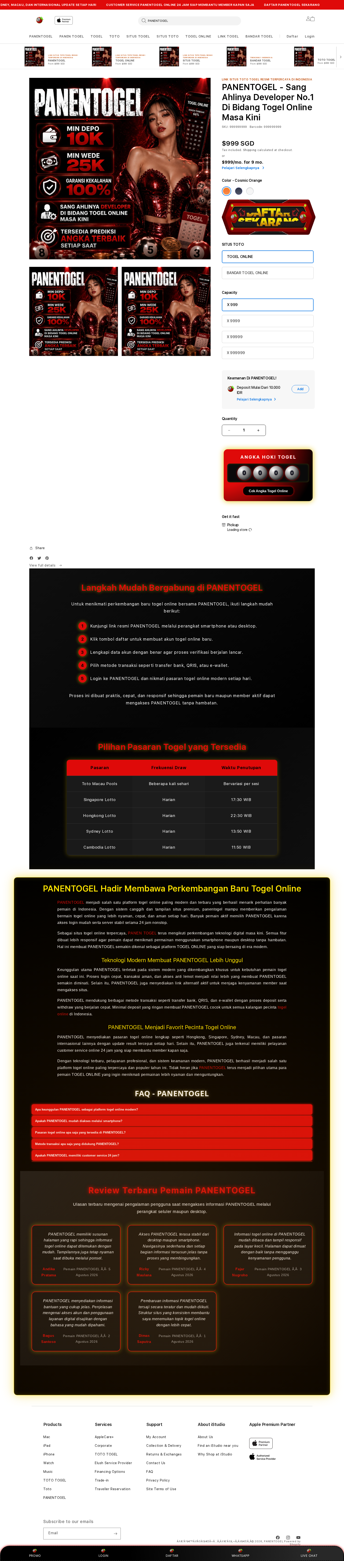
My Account (156, 1437)
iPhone (49, 1454)
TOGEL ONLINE (198, 36)
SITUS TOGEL (138, 36)
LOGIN (104, 1555)
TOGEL (96, 36)
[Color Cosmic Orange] (226, 191)
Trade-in (102, 1480)
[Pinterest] (48, 559)
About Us (205, 1437)
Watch (48, 1463)
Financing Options (110, 1472)
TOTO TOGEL (54, 1480)
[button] (41, 36)
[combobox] (189, 20)
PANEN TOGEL (71, 36)
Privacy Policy (158, 1480)
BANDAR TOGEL (259, 36)
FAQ (149, 1472)
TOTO (114, 36)
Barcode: (256, 127)
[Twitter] (40, 559)
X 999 (232, 304)
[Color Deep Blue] (238, 191)
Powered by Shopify (292, 1543)
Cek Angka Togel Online (268, 491)
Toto (47, 1489)
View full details (43, 565)
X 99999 (235, 337)
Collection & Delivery (164, 1446)
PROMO (35, 1555)
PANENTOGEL (41, 36)
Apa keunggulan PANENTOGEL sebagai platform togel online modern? (86, 1109)
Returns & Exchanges (164, 1454)
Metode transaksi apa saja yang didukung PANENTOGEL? (77, 1144)
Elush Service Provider (113, 1463)
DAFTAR (172, 1555)
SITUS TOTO (168, 36)
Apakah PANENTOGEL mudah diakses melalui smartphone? (78, 1121)
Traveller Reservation (113, 1489)
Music (48, 1472)
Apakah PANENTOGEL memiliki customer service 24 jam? (77, 1155)
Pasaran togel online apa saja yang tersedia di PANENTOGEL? (80, 1132)
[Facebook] (32, 559)
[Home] (40, 20)
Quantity (229, 418)
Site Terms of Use (161, 1489)
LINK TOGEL (228, 36)
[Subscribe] (115, 1533)
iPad (46, 1446)
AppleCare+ (104, 1437)
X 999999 (236, 353)
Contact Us (155, 1463)
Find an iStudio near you (218, 1446)
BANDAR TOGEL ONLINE (247, 273)
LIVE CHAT (309, 1555)
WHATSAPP (240, 1555)
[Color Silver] (250, 191)
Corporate (103, 1446)
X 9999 (233, 321)
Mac (46, 1437)
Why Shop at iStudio (215, 1454)
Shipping (250, 150)
